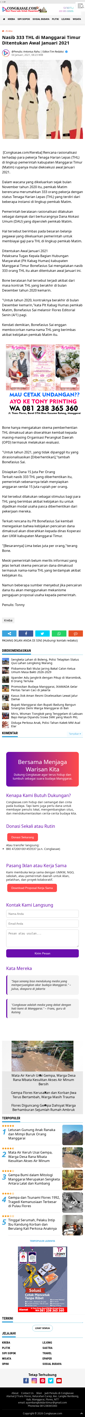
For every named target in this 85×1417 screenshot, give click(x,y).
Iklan (39, 1393)
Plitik (55, 19)
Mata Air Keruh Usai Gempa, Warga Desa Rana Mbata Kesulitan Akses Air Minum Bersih (44, 1079)
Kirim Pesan (42, 953)
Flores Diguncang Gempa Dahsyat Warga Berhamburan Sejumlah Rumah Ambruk (43, 1107)
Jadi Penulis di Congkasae (59, 1393)
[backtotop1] (81, 1413)
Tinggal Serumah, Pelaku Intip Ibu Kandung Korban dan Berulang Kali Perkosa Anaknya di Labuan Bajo (32, 1226)
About (15, 1393)
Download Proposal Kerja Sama (32, 888)
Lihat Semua (42, 1328)
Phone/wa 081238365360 (42, 1406)
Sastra (47, 1348)
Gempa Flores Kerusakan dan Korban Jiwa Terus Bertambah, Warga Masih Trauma (43, 1095)
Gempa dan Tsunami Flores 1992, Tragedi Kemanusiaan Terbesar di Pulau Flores (34, 1201)
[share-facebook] (26, 633)
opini (5, 1364)
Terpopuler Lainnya (42, 1240)
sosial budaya (41, 19)
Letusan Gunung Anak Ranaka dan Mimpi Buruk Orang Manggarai (31, 1134)
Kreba (11, 19)
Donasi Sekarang (22, 837)
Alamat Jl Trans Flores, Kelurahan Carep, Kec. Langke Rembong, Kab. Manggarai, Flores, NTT (42, 1397)
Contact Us (27, 1393)
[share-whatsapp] (59, 633)
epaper (47, 1358)
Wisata (77, 19)
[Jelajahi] (80, 5)
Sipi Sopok (24, 19)
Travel (47, 1353)
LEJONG (65, 19)
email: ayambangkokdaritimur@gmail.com (42, 1402)
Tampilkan (74, 734)
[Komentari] (75, 633)
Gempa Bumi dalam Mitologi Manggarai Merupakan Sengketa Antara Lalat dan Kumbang (34, 1179)
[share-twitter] (42, 633)
